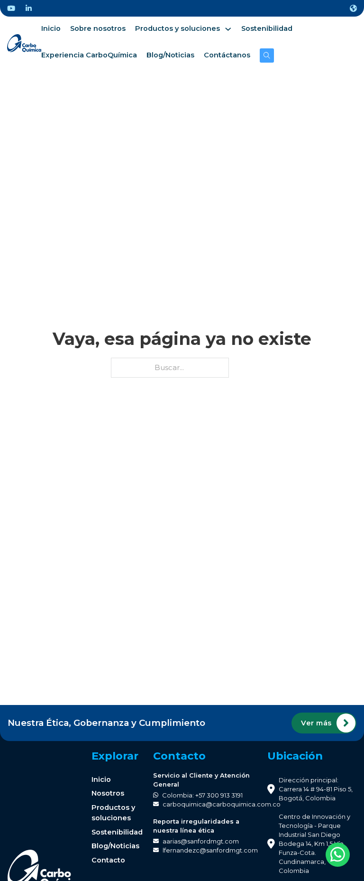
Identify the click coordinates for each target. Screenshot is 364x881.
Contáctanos (227, 55)
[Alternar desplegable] (353, 8)
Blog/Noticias (170, 55)
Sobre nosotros (98, 28)
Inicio (51, 28)
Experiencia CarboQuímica (89, 55)
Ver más (316, 723)
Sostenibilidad (266, 28)
